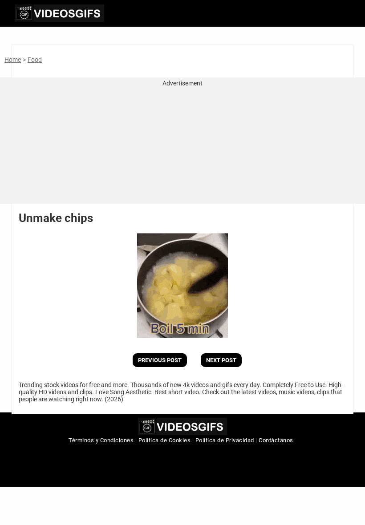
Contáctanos (276, 440)
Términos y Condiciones (101, 440)
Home (12, 59)
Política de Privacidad (224, 440)
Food (35, 59)
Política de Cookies (164, 440)
